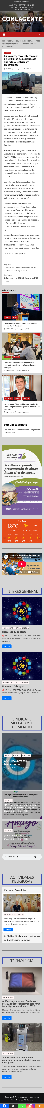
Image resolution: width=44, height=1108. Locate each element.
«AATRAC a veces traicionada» (15, 762)
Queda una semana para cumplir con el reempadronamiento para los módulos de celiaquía (20, 365)
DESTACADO (8, 398)
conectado (25, 430)
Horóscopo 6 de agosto (13, 686)
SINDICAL (16, 755)
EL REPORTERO (10, 329)
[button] (4, 34)
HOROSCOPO (8, 628)
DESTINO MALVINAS (19, 7)
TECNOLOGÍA (8, 997)
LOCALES (7, 53)
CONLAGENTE (22, 19)
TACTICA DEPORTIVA (22, 9)
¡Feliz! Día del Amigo (14, 835)
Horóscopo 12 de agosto (14, 632)
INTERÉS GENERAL (22, 628)
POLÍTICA (26, 398)
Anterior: (20, 268)
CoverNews (16, 1100)
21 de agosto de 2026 (23, 329)
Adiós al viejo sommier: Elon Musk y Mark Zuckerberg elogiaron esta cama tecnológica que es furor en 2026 (21, 1003)
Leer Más (7, 646)
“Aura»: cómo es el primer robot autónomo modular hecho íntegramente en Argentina (22, 1060)
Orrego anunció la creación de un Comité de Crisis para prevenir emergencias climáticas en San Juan (22, 407)
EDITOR (8, 69)
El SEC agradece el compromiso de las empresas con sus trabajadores (21, 806)
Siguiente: (21, 278)
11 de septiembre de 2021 (21, 69)
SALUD (15, 317)
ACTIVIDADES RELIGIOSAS (14, 915)
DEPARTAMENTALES (26, 5)
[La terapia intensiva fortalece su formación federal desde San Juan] (22, 307)
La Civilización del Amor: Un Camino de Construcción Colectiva (22, 938)
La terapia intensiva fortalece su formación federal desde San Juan (20, 324)
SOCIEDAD (16, 357)
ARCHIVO (13, 5)
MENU (31, 7)
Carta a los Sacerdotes (15, 890)
